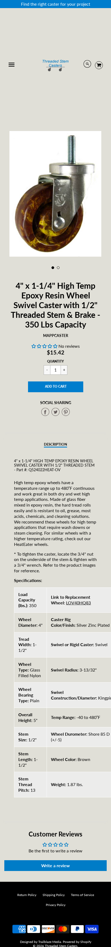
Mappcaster (55, 335)
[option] (55, 194)
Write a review (55, 865)
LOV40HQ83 (78, 602)
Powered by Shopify (77, 942)
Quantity (55, 361)
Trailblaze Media (49, 942)
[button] (44, 346)
